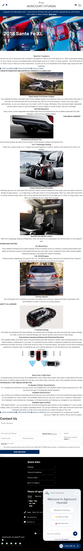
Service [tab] (38, 496)
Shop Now (52, 14)
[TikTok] (21, 545)
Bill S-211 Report (33, 483)
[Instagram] (12, 545)
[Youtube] (17, 545)
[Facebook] (3, 545)
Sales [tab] (30, 496)
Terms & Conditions (34, 472)
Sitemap (30, 467)
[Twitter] (8, 545)
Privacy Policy (33, 477)
